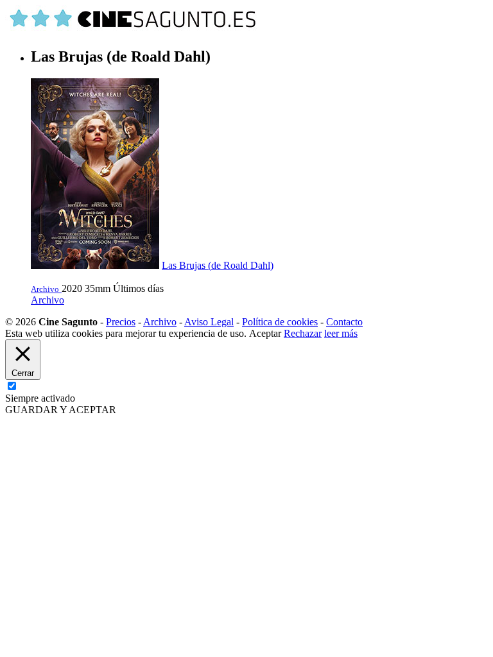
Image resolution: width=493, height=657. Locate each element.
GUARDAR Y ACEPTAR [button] (60, 409)
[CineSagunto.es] (133, 29)
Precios (120, 321)
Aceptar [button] (265, 333)
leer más (341, 333)
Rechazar (303, 333)
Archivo (47, 299)
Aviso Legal (209, 321)
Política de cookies (280, 321)
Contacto (344, 321)
